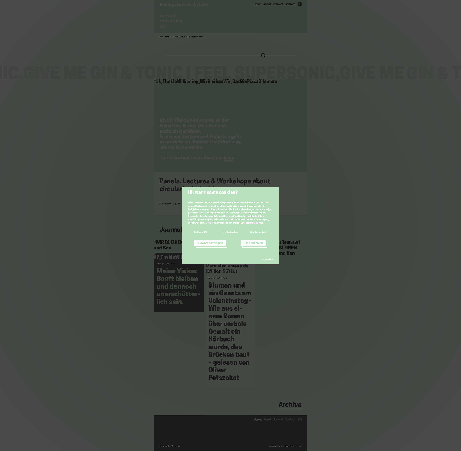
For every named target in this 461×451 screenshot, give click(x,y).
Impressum (267, 259)
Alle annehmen (253, 243)
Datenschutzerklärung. (252, 223)
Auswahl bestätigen (210, 243)
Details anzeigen (258, 232)
